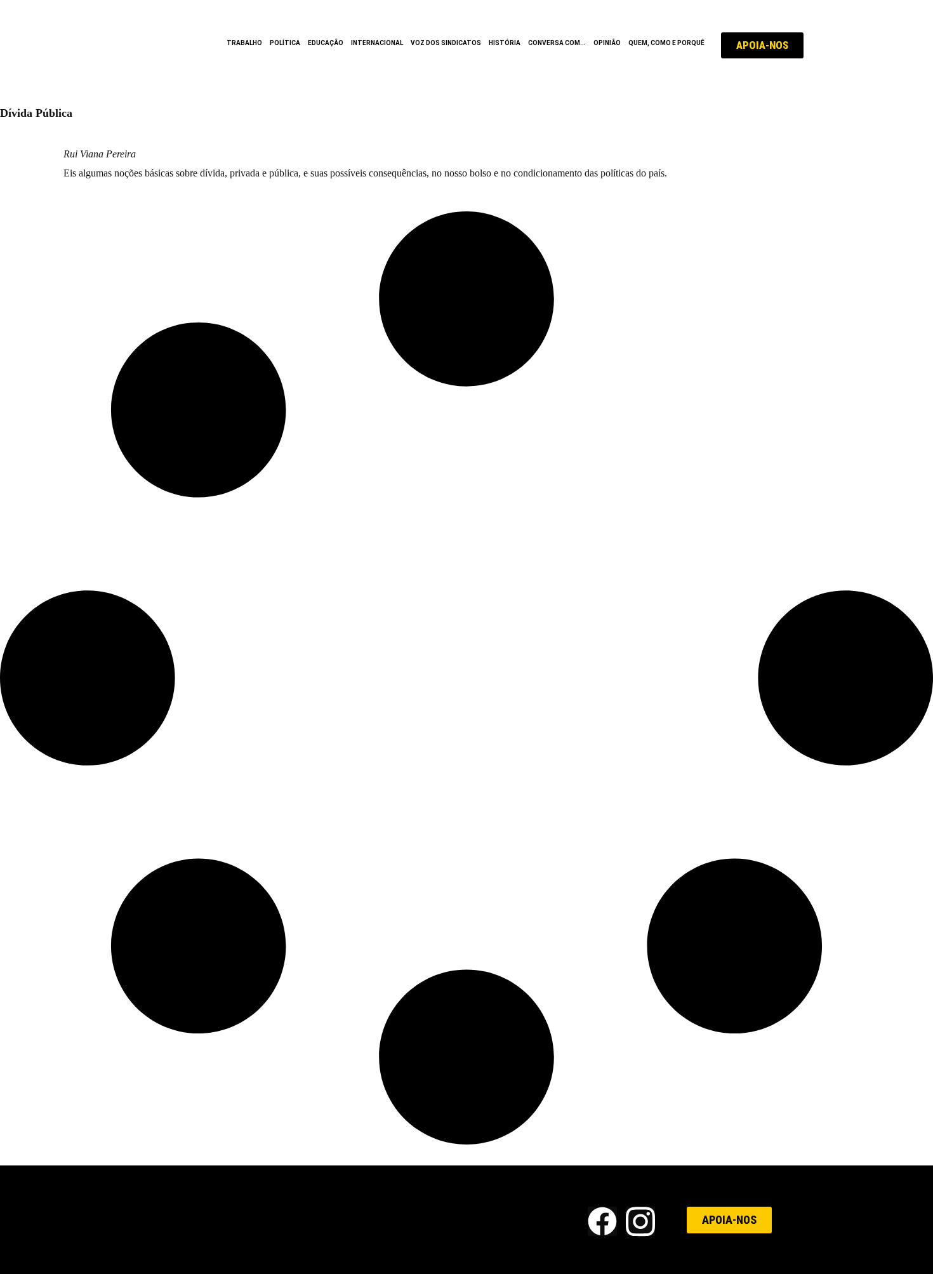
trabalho (244, 42)
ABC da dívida (120, 130)
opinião (607, 42)
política (285, 42)
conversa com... (557, 42)
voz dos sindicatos (446, 42)
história (504, 42)
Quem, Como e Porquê (666, 42)
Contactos (495, 1220)
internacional (377, 42)
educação (325, 42)
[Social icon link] (602, 1221)
